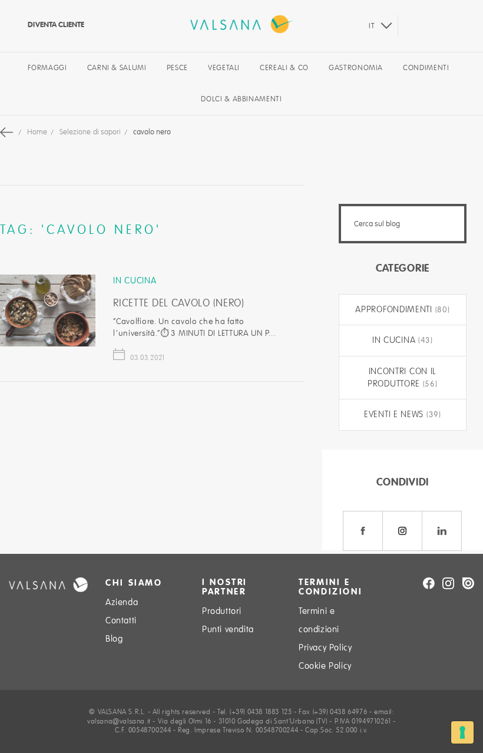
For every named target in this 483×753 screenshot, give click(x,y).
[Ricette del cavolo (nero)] (47, 344)
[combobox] (402, 223)
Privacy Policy (325, 647)
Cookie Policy (325, 665)
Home (38, 132)
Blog (114, 638)
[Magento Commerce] (241, 24)
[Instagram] (402, 530)
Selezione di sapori (91, 132)
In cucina (134, 280)
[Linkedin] (441, 530)
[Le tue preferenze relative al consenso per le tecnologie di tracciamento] (462, 732)
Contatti (121, 620)
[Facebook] (362, 530)
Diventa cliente (55, 24)
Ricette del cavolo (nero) (178, 302)
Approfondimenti (395, 309)
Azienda (121, 602)
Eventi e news (395, 414)
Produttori (222, 611)
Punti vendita (228, 629)
